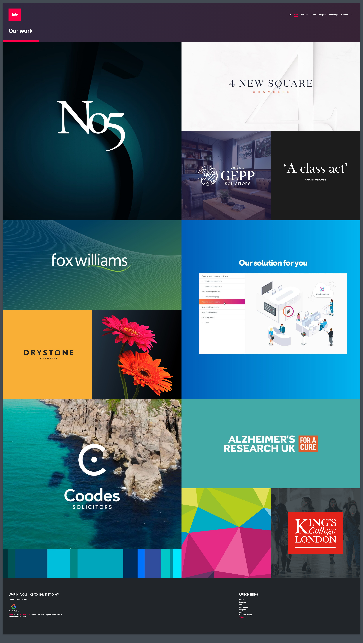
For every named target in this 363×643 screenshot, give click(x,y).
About (313, 15)
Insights (322, 15)
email (11, 614)
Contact (344, 15)
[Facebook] (243, 617)
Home (241, 599)
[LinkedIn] (242, 617)
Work (296, 15)
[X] (240, 617)
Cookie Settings (245, 615)
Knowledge (333, 15)
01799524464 (25, 614)
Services (304, 15)
